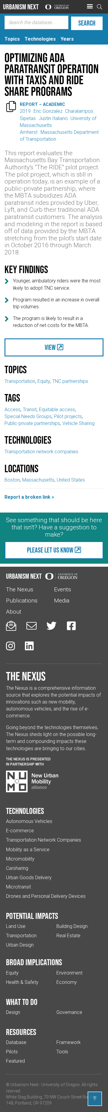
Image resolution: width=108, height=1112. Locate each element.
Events (62, 589)
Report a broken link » (29, 497)
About (13, 611)
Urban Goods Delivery (29, 877)
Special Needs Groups (28, 416)
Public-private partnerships (32, 423)
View (50, 347)
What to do (22, 1002)
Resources (21, 1032)
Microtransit (18, 887)
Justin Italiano (53, 118)
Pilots (12, 1052)
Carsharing (17, 868)
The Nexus (19, 589)
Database (16, 1042)
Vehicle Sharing (78, 423)
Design (13, 1012)
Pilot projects (68, 416)
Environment (69, 973)
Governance (69, 1012)
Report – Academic (42, 104)
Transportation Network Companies (43, 840)
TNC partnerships (70, 381)
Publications (22, 600)
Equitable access (57, 409)
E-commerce (20, 830)
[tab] (12, 38)
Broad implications (34, 962)
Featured (15, 1061)
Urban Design (20, 945)
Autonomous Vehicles (29, 821)
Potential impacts (32, 916)
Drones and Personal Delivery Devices (46, 896)
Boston (12, 480)
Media (61, 600)
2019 (25, 111)
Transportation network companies (41, 451)
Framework (68, 1042)
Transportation (19, 381)
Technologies (25, 811)
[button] (89, 6)
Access (12, 409)
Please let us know (50, 550)
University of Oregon (60, 1084)
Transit (30, 409)
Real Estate (68, 935)
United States (71, 480)
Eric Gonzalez (48, 111)
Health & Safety (22, 982)
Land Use (16, 926)
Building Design (72, 926)
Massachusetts (38, 480)
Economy (66, 982)
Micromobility (20, 859)
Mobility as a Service (28, 849)
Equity (44, 381)
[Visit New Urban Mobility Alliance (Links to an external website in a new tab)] (32, 781)
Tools (62, 1052)
